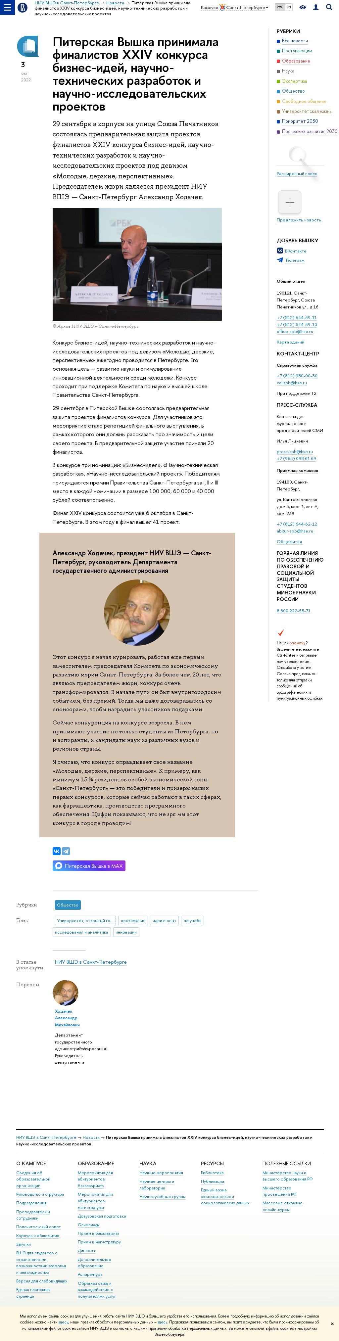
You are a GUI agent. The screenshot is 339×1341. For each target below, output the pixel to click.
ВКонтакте (296, 251)
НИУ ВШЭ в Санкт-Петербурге (91, 961)
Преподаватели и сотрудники (33, 1215)
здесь (63, 1322)
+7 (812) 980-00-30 (297, 376)
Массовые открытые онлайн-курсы (283, 1206)
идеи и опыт (164, 920)
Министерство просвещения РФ (280, 1191)
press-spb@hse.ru (295, 451)
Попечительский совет (38, 1226)
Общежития (290, 541)
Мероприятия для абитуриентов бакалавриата (95, 1179)
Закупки (23, 1244)
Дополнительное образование (94, 1263)
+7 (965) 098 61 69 (296, 458)
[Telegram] (66, 851)
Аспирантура (90, 1274)
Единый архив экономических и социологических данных (225, 1196)
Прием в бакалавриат (98, 1233)
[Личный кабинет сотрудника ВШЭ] (316, 7)
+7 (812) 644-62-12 (297, 524)
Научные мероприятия (161, 1173)
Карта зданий (290, 342)
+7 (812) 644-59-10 (297, 324)
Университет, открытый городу (86, 920)
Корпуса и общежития (37, 1235)
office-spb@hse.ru (295, 331)
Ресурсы (212, 1163)
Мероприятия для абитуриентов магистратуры (95, 1200)
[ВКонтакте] (57, 851)
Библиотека (212, 1173)
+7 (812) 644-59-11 (297, 317)
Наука (147, 1163)
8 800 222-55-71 (294, 611)
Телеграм (295, 260)
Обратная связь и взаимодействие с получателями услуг (97, 1289)
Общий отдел (291, 281)
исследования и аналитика (81, 932)
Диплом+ (87, 1250)
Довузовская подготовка (102, 1216)
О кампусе (31, 1163)
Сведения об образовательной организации (33, 1179)
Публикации (212, 1181)
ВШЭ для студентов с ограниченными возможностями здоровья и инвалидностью (41, 1262)
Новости (91, 1137)
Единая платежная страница (33, 1293)
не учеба (193, 920)
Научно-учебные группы (162, 1196)
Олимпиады (89, 1224)
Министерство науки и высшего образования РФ (288, 1176)
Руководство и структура (40, 1194)
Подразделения (31, 1203)
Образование (96, 1163)
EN (289, 7)
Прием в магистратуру (99, 1242)
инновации (126, 932)
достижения (133, 920)
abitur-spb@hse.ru (295, 531)
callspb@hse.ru (292, 383)
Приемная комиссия (297, 470)
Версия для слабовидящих (41, 1281)
